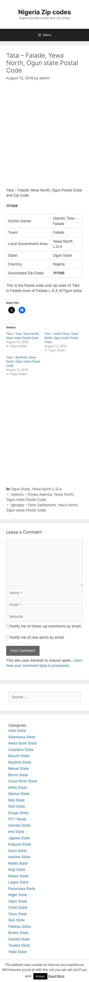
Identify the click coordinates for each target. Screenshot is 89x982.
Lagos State (18, 882)
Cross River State (22, 781)
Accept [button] (40, 976)
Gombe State (19, 825)
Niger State (17, 895)
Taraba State (19, 945)
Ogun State (20, 489)
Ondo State (17, 907)
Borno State (18, 775)
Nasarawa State (21, 889)
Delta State (17, 787)
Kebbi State (18, 863)
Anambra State (21, 750)
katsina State (19, 857)
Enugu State (18, 813)
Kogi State (16, 869)
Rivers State (18, 933)
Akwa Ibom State (22, 743)
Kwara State (18, 876)
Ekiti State (16, 806)
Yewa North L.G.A (47, 489)
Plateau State (19, 926)
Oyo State (16, 920)
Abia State (17, 730)
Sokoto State (19, 939)
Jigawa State (19, 838)
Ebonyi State (18, 794)
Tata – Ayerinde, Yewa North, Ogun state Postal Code (23, 361)
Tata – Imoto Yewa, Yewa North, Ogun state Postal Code (61, 338)
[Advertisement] (44, 137)
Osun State (17, 914)
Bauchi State (18, 756)
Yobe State (17, 952)
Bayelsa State (19, 762)
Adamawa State (21, 737)
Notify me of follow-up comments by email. (46, 626)
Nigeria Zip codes (44, 12)
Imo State (16, 832)
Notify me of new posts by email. (37, 637)
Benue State (18, 768)
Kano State (17, 851)
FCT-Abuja (17, 819)
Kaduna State (19, 844)
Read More (56, 976)
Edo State (16, 800)
